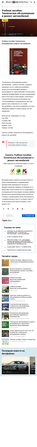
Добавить (10, 215)
